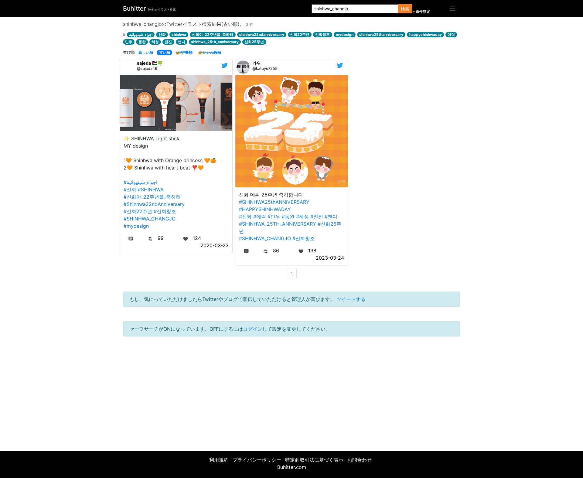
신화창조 (322, 34)
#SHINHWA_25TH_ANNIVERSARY (277, 224)
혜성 (155, 41)
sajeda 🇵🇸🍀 (150, 63)
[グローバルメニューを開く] (452, 8)
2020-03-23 (214, 245)
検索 (405, 8)
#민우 (274, 216)
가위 (256, 63)
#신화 (130, 189)
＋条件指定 (421, 11)
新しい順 (145, 52)
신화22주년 (299, 34)
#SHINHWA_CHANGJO (150, 219)
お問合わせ (359, 460)
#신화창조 (165, 211)
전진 (168, 41)
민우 (128, 41)
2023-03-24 (330, 258)
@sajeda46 (147, 68)
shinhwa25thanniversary (381, 34)
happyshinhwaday (425, 34)
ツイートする (351, 299)
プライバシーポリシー (257, 460)
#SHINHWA (151, 189)
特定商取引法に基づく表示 (314, 460)
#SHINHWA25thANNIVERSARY (274, 202)
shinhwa (179, 34)
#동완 (288, 216)
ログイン (252, 329)
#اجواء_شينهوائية (140, 182)
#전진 (316, 216)
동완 (142, 41)
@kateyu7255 (265, 68)
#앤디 (331, 216)
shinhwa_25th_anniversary (215, 41)
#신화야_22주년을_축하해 (152, 197)
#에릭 (259, 216)
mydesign (344, 34)
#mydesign (136, 226)
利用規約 (219, 460)
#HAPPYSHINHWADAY (265, 209)
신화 (162, 34)
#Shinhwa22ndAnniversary (154, 204)
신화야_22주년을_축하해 (212, 34)
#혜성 (302, 216)
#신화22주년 (138, 211)
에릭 (451, 34)
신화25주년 (254, 41)
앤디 (181, 41)
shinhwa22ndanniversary (261, 34)
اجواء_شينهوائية (140, 34)
